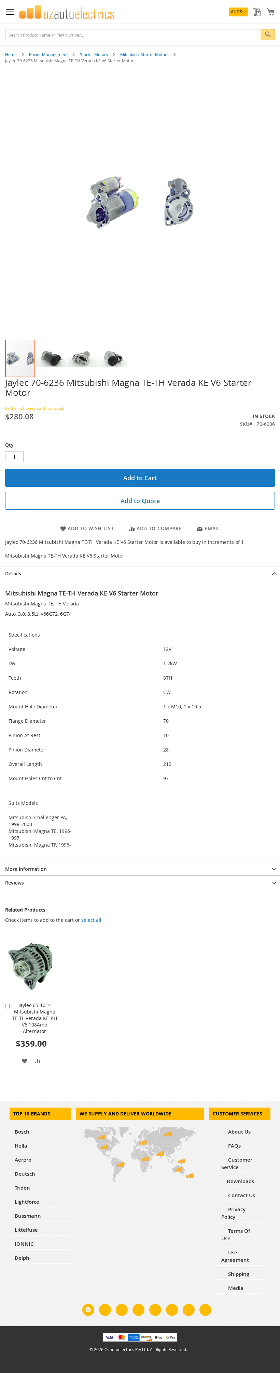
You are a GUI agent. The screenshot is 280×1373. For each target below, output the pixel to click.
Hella (21, 1145)
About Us (239, 1131)
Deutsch (25, 1173)
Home (11, 54)
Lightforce (27, 1201)
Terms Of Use (235, 1234)
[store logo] (66, 12)
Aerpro (23, 1159)
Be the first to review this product (34, 408)
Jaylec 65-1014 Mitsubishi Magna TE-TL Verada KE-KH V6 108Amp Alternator (34, 1018)
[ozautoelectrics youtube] (189, 1311)
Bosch (22, 1131)
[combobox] (140, 34)
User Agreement (235, 1256)
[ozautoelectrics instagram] (122, 1311)
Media (235, 1288)
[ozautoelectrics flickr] (172, 1311)
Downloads (240, 1181)
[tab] (140, 573)
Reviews (14, 882)
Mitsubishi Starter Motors (145, 54)
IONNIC (24, 1243)
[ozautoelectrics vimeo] (205, 1311)
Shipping (238, 1274)
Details (13, 573)
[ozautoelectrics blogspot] (88, 1310)
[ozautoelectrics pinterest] (155, 1311)
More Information (26, 869)
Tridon (22, 1187)
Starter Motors (94, 54)
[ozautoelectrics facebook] (105, 1311)
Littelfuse (26, 1229)
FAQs (234, 1145)
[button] (238, 12)
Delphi (23, 1257)
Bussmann (28, 1215)
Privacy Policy (233, 1213)
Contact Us (241, 1195)
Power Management (49, 54)
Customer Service (236, 1163)
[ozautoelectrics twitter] (138, 1311)
